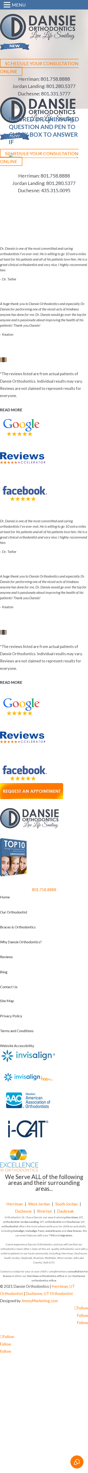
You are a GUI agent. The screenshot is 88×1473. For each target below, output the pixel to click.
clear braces (74, 1231)
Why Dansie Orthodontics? (21, 942)
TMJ (52, 1235)
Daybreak (65, 1211)
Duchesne (23, 1211)
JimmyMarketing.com (39, 1300)
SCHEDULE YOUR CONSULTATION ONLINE (39, 67)
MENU (19, 4)
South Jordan (66, 1204)
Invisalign (18, 1231)
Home (5, 897)
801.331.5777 (55, 93)
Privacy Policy (11, 1016)
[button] (8, 5)
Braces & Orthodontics (18, 927)
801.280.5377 (61, 86)
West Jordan (39, 1204)
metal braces (53, 1231)
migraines (66, 1235)
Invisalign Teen (34, 1231)
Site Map (7, 1001)
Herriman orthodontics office (45, 1276)
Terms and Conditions (17, 1031)
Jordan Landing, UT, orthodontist (41, 1221)
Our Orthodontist (13, 912)
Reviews (6, 957)
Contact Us (9, 987)
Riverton (44, 1211)
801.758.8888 (55, 79)
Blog (3, 972)
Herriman (15, 1204)
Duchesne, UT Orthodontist (49, 1293)
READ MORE (11, 409)
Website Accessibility (17, 1045)
